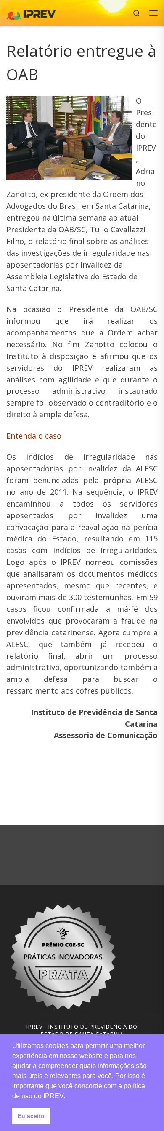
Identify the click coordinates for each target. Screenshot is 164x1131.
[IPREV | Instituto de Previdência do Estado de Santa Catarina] (31, 11)
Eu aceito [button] (31, 1116)
